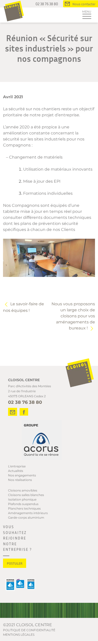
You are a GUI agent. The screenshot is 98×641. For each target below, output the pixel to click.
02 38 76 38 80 (46, 4)
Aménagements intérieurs (28, 513)
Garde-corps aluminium (26, 517)
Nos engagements (22, 475)
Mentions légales (18, 634)
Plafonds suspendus (23, 504)
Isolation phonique (22, 499)
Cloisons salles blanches (26, 495)
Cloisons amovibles (22, 490)
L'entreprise (17, 466)
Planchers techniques (24, 508)
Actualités (15, 471)
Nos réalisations (20, 480)
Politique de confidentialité (29, 630)
